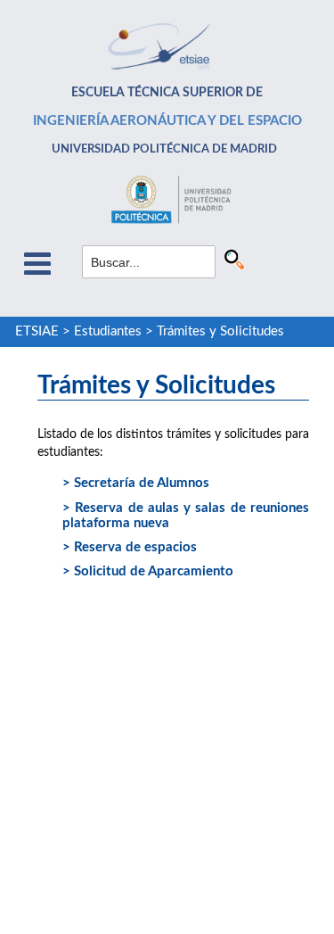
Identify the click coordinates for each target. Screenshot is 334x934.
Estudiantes (108, 331)
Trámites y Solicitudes (220, 331)
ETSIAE (37, 331)
